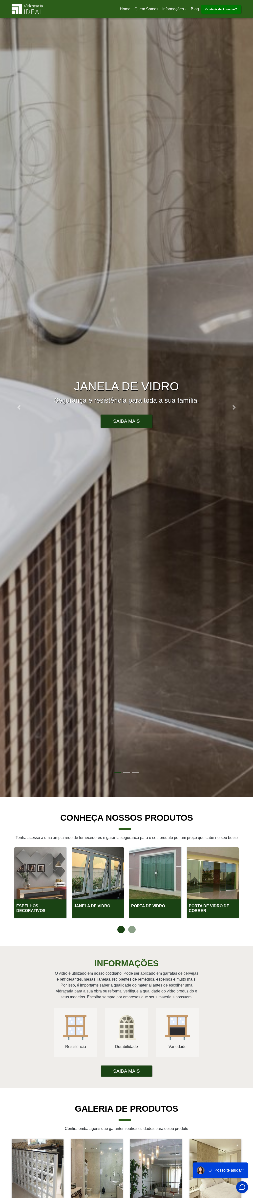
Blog (195, 9)
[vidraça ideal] (37, 1183)
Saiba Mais (126, 421)
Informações (173, 9)
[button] (19, 407)
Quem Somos (146, 9)
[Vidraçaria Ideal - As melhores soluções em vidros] (27, 9)
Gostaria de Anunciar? (221, 9)
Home (126, 10)
